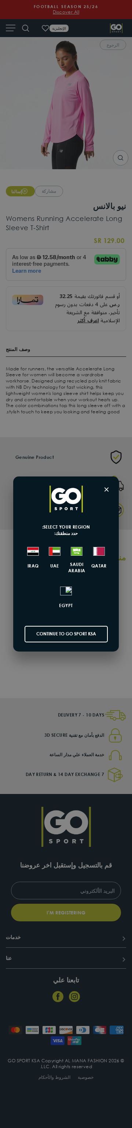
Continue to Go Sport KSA (66, 633)
